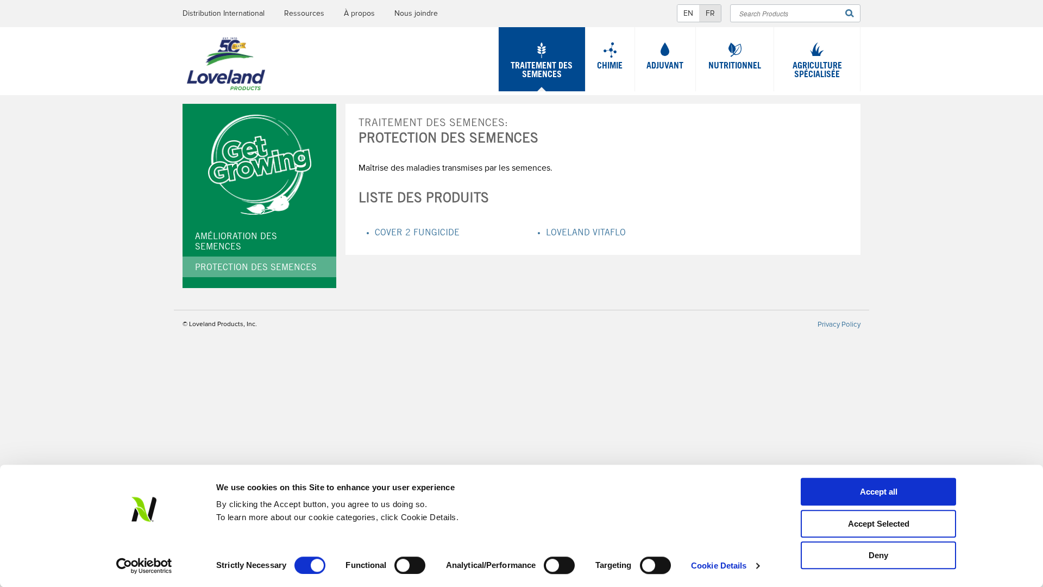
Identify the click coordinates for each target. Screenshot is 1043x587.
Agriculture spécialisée (817, 70)
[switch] (409, 565)
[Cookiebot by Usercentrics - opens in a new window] (144, 566)
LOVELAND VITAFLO (586, 233)
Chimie (610, 66)
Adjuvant (664, 66)
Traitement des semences (542, 70)
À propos (359, 13)
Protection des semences (256, 268)
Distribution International (224, 13)
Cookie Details (718, 565)
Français (710, 13)
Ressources (304, 13)
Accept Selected (878, 523)
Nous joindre (416, 13)
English (688, 13)
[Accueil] (226, 67)
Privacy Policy (839, 324)
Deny (878, 555)
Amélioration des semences (236, 242)
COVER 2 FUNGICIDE (417, 233)
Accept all (878, 491)
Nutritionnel (734, 66)
